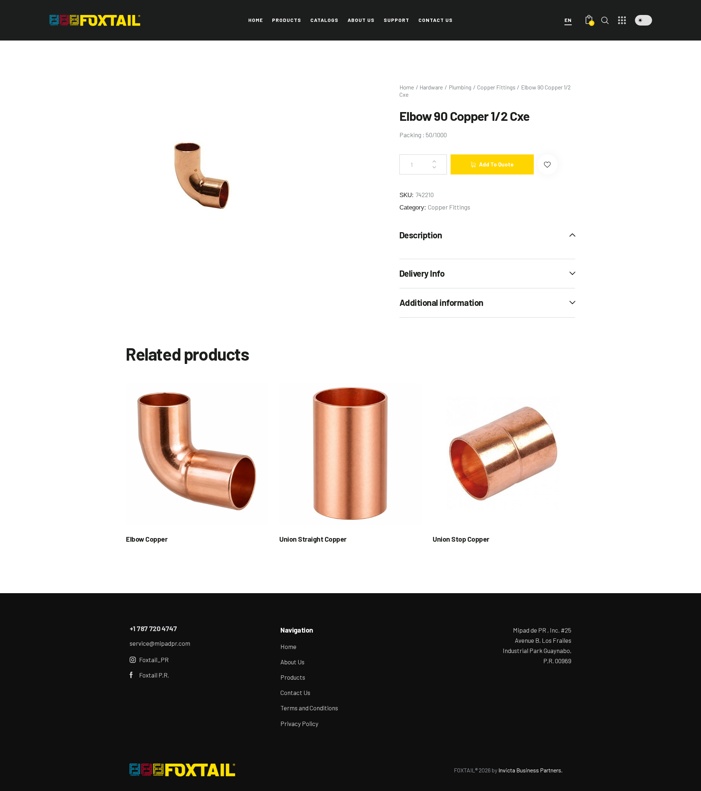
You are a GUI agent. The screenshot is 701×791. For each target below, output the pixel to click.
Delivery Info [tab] (422, 273)
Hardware (431, 87)
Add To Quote (496, 164)
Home (406, 87)
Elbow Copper (146, 539)
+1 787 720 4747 (153, 628)
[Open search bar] (605, 20)
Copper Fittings (496, 87)
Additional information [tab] (441, 302)
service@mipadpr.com (160, 643)
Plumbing (460, 87)
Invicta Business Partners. (530, 770)
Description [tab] (420, 235)
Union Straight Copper (312, 539)
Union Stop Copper (461, 539)
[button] (643, 20)
